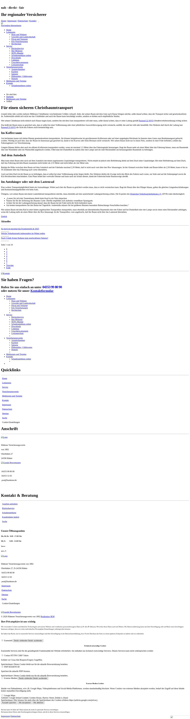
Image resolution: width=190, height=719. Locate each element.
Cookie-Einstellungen (11, 422)
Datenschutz (23, 21)
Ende (8, 268)
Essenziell (8, 640)
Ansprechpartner (18, 340)
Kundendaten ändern (10, 517)
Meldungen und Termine (16, 99)
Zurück (4, 216)
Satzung (14, 345)
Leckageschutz (17, 333)
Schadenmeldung (9, 513)
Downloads (16, 326)
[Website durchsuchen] (38, 21)
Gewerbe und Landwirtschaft (23, 303)
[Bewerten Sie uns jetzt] (11, 463)
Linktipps (15, 329)
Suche (4, 418)
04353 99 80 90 (52, 287)
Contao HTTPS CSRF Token (16, 655)
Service (9, 315)
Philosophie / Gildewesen (21, 347)
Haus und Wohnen (19, 301)
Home (3, 21)
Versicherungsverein (14, 338)
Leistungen (10, 298)
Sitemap (5, 413)
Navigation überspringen (11, 25)
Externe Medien (10, 678)
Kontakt (32, 21)
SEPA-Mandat (17, 322)
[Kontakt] (5, 273)
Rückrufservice (17, 317)
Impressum (11, 21)
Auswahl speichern (9, 703)
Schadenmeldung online (21, 324)
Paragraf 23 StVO (8, 127)
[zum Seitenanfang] (2, 23)
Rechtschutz (16, 310)
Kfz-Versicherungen (19, 308)
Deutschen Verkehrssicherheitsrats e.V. (146, 194)
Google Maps (9, 695)
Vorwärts (10, 265)
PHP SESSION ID (12, 667)
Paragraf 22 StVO (146, 121)
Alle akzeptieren (25, 703)
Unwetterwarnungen (19, 331)
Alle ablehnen (38, 703)
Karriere (14, 343)
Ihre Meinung (16, 319)
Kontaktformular (42, 290)
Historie (14, 350)
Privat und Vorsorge (19, 305)
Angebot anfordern (10, 504)
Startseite (10, 97)
